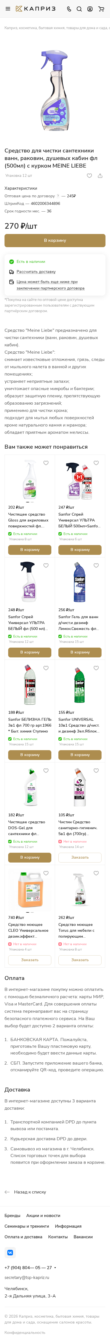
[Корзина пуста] (101, 8)
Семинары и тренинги (27, 1226)
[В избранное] (89, 175)
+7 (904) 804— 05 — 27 (28, 1267)
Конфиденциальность (25, 1332)
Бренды (12, 1215)
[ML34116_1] (55, 90)
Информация (68, 1226)
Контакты (58, 1237)
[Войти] (90, 8)
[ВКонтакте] (10, 1252)
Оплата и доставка (23, 1237)
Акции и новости (43, 1215)
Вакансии (83, 1237)
